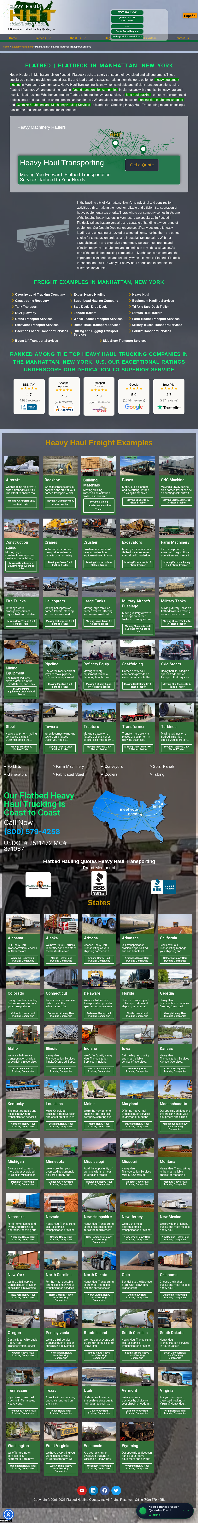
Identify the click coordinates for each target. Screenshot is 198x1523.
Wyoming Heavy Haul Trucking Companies (137, 1467)
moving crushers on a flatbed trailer (99, 563)
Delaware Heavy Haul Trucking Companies (99, 1014)
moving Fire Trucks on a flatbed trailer (21, 622)
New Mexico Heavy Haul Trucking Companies (175, 1238)
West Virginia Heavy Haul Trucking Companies (61, 1468)
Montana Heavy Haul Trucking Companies (175, 1183)
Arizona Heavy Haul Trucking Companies (99, 959)
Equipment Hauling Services (153, 300)
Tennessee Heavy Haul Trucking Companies (23, 1412)
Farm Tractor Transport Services (156, 319)
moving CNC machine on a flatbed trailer (176, 501)
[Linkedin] (93, 1490)
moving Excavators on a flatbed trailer (137, 563)
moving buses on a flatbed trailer (138, 501)
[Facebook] (105, 1490)
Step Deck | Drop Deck (90, 306)
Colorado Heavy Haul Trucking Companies (23, 1014)
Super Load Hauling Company (96, 300)
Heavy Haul (140, 294)
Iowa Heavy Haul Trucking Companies (137, 1070)
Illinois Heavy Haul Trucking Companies (61, 1070)
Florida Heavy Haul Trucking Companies (137, 1014)
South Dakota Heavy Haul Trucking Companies (175, 1355)
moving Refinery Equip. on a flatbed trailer (99, 685)
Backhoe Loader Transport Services (41, 331)
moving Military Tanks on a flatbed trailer (176, 622)
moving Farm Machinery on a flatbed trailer (176, 563)
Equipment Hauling (22, 46)
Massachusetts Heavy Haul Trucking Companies (175, 1126)
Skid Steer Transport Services (125, 340)
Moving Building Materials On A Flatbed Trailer (98, 505)
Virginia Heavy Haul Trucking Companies (175, 1412)
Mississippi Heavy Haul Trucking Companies (99, 1183)
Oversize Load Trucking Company (40, 294)
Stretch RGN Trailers (147, 313)
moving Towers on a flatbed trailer (60, 748)
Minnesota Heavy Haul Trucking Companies (61, 1183)
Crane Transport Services (34, 319)
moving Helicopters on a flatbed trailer (60, 622)
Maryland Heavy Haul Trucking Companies (137, 1125)
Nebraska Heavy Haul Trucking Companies (23, 1238)
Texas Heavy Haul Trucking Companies (61, 1412)
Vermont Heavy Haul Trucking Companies (137, 1412)
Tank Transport (26, 306)
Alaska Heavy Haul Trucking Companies (61, 959)
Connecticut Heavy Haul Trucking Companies (61, 1014)
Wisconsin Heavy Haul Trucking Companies (99, 1467)
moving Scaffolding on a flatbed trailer (137, 685)
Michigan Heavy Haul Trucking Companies (22, 1183)
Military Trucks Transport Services (157, 325)
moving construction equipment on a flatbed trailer (21, 566)
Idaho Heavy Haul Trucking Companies (23, 1070)
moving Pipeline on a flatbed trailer (60, 685)
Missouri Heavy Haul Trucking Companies (137, 1183)
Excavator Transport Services (37, 325)
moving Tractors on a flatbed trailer (99, 748)
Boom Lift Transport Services (36, 340)
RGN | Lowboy (25, 313)
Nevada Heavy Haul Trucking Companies (61, 1238)
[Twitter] (116, 1490)
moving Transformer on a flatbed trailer (137, 748)
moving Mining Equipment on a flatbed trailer (21, 692)
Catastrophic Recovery (32, 300)
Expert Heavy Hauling (90, 294)
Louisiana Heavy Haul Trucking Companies (61, 1125)
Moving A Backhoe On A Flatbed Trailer (60, 502)
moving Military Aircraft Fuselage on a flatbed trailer (138, 629)
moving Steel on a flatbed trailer (21, 748)
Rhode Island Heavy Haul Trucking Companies (99, 1355)
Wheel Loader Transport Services (98, 319)
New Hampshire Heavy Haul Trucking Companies (99, 1240)
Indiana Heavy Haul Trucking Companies (99, 1070)
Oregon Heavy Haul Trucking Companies (23, 1354)
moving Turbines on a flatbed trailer (176, 748)
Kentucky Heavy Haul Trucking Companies (23, 1125)
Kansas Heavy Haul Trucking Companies (175, 1070)
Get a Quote (142, 164)
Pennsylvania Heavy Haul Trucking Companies (61, 1355)
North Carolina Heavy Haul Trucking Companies (61, 1297)
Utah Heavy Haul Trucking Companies (99, 1412)
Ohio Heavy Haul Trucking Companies (137, 1296)
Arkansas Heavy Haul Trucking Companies (137, 959)
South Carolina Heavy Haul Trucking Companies (137, 1355)
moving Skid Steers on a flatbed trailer (177, 685)
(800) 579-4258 (127, 19)
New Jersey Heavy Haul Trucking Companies (137, 1238)
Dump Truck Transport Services (97, 325)
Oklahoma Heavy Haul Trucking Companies (175, 1296)
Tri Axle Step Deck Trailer (150, 306)
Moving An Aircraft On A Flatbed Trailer (21, 502)
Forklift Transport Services (151, 331)
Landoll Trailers (85, 313)
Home (13, 38)
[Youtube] (82, 1490)
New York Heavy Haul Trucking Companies (23, 1296)
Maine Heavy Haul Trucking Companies (99, 1125)
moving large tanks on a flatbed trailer (99, 622)
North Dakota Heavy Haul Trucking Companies (99, 1297)
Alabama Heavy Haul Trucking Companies (22, 959)
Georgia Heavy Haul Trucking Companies (175, 1014)
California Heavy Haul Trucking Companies (175, 959)
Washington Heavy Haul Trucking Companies (23, 1467)
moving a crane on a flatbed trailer (60, 563)
